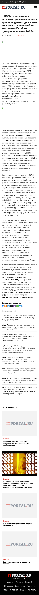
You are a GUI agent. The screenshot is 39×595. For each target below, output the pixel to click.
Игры (5, 590)
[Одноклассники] (5, 306)
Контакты (32, 590)
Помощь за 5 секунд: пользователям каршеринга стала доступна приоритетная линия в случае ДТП (18, 327)
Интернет (14, 590)
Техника (19, 582)
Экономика (20, 586)
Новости (6, 439)
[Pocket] (23, 306)
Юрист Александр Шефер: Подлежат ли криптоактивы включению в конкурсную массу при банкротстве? (18, 318)
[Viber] (14, 306)
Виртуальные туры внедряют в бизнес (16, 563)
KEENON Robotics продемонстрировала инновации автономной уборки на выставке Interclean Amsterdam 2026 (19, 380)
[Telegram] (8, 306)
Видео (23, 590)
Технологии (20, 35)
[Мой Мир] (20, 306)
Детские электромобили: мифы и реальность (17, 524)
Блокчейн (29, 582)
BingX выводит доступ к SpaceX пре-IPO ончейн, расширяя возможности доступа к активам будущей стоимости (19, 371)
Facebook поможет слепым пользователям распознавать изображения (16, 443)
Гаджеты (31, 586)
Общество (8, 586)
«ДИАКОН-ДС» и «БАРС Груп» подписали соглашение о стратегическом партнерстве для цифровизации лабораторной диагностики (18, 337)
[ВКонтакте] (3, 306)
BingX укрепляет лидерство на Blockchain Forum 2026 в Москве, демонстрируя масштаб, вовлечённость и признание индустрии (18, 360)
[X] (11, 306)
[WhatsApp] (17, 306)
